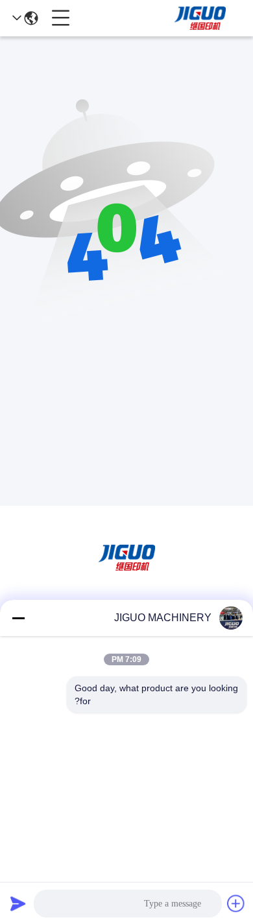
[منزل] (126, 573)
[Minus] (18, 618)
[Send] (18, 903)
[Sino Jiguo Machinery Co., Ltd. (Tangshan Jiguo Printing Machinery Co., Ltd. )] (200, 18)
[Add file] (236, 903)
